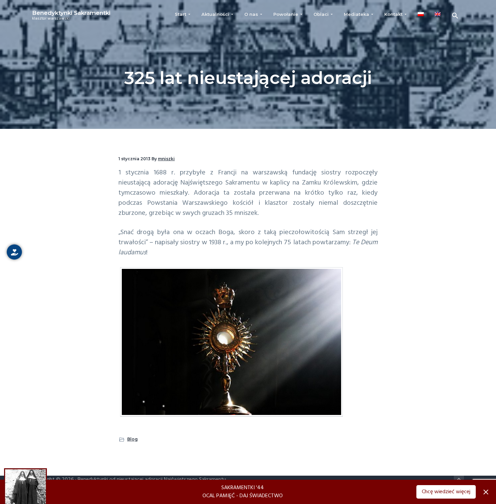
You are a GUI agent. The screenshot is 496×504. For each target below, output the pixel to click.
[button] (455, 15)
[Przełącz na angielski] (437, 14)
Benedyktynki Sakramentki (71, 12)
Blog (132, 439)
